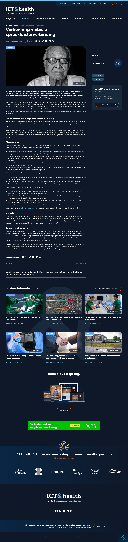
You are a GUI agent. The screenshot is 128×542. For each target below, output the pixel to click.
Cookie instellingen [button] (81, 537)
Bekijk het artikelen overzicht (108, 288)
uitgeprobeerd (27, 111)
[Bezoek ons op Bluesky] (60, 511)
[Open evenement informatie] (123, 537)
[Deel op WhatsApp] (53, 41)
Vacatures (117, 18)
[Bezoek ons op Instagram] (71, 511)
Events (65, 18)
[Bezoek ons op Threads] (57, 511)
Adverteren (21, 537)
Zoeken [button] (94, 3)
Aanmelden (101, 526)
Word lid (117, 3)
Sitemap (62, 537)
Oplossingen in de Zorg (78, 3)
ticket (34, 274)
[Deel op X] (39, 41)
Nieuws (25, 18)
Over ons (63, 3)
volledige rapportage (27, 208)
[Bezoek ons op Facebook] (64, 511)
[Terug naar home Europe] (20, 10)
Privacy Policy (43, 537)
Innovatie (16, 25)
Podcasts (80, 18)
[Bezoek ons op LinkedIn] (68, 511)
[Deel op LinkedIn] (50, 41)
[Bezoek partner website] (10, 472)
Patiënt (98, 79)
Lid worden (64, 410)
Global (70, 537)
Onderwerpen (32, 537)
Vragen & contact (10, 537)
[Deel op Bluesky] (43, 41)
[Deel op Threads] (36, 41)
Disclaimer (53, 537)
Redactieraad (98, 18)
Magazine (10, 18)
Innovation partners (45, 18)
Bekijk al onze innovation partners (64, 458)
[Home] (6, 25)
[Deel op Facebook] (46, 41)
